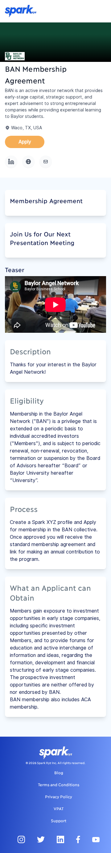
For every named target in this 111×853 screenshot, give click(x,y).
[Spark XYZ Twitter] (41, 839)
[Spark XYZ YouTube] (96, 839)
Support (58, 820)
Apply (24, 142)
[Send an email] (45, 161)
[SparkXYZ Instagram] (21, 839)
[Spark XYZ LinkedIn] (60, 839)
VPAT (59, 808)
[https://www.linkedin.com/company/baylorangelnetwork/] (11, 161)
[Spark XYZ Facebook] (78, 839)
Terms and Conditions (58, 784)
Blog (58, 772)
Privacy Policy (58, 796)
